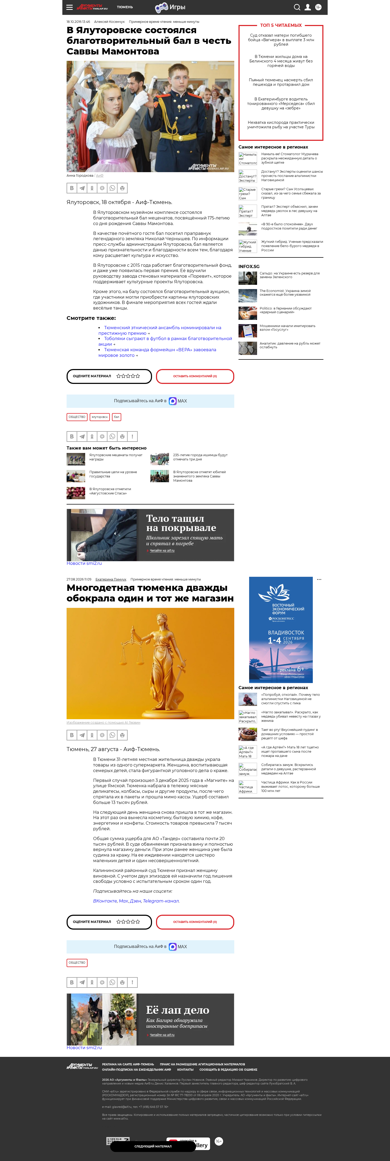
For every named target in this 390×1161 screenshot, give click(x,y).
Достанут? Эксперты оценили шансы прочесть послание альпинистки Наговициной (292, 176)
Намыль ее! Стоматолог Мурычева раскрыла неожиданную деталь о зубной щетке (289, 158)
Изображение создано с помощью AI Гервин (103, 722)
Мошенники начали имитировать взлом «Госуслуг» (287, 328)
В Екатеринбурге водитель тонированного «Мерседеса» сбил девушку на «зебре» (281, 104)
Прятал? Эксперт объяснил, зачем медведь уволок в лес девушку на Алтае (289, 211)
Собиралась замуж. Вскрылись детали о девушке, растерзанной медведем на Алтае (288, 769)
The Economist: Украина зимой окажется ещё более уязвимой (285, 292)
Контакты (185, 1069)
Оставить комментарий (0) (195, 376)
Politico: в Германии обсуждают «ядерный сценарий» (286, 310)
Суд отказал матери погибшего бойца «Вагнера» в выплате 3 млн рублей (281, 40)
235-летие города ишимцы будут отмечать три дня (200, 457)
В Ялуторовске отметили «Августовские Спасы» (110, 491)
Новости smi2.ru (84, 563)
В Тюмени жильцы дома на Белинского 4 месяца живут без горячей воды (281, 61)
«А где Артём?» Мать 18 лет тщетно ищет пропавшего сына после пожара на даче (290, 751)
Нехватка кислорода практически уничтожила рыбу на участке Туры (281, 124)
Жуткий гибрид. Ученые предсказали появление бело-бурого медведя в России (292, 246)
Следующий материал (153, 1146)
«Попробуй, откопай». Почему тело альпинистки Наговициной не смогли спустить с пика (290, 699)
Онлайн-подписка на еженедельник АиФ (136, 1069)
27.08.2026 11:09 (79, 579)
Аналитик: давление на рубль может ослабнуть (290, 345)
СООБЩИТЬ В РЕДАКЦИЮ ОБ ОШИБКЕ (228, 1069)
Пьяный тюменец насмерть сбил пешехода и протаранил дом (281, 82)
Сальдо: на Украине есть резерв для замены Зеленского (290, 275)
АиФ (99, 175)
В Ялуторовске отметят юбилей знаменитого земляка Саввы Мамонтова (199, 476)
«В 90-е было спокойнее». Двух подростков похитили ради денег (289, 226)
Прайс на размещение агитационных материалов (202, 1064)
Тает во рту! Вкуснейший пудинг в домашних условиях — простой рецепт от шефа (289, 734)
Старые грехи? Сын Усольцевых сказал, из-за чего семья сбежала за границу (291, 193)
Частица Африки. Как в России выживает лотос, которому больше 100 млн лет (290, 786)
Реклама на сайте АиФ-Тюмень (128, 1064)
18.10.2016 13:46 (78, 22)
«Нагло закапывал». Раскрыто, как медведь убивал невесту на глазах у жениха (291, 716)
